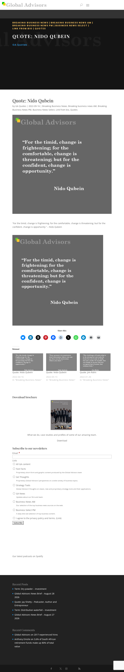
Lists (14, 460)
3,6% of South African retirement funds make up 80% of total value (35, 643)
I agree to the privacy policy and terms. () (38, 518)
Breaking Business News (30, 22)
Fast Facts (48, 470)
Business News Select (71, 25)
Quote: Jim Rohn (88, 372)
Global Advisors (22, 634)
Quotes (40, 28)
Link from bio (22, 28)
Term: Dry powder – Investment (30, 588)
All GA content (22, 464)
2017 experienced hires (46, 634)
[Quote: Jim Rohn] (95, 362)
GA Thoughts (46, 479)
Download (62, 440)
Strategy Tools (53, 487)
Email (16, 453)
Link (59, 518)
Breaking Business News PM (32, 25)
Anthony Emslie (22, 639)
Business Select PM (35, 512)
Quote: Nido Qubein (22, 372)
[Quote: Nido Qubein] (27, 362)
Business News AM (39, 503)
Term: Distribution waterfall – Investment (35, 610)
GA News (29, 495)
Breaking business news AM (71, 22)
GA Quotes (19, 45)
